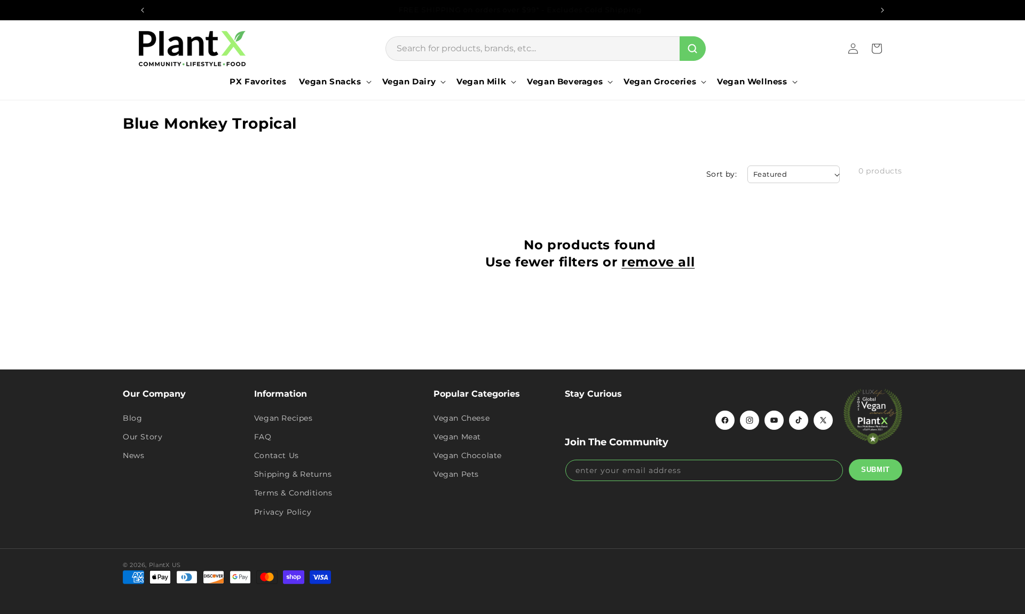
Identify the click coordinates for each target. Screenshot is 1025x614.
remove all (658, 262)
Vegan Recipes (283, 418)
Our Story (142, 437)
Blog (132, 418)
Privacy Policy (282, 512)
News (133, 455)
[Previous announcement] (142, 10)
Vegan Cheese (461, 418)
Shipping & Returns (293, 474)
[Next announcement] (882, 10)
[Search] (693, 48)
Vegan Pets (456, 474)
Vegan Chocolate (467, 455)
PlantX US (165, 565)
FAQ (263, 437)
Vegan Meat (457, 437)
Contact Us (276, 455)
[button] (334, 81)
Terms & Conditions (293, 493)
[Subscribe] (875, 470)
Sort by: (721, 174)
